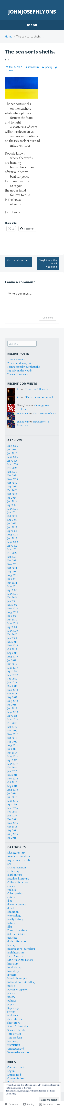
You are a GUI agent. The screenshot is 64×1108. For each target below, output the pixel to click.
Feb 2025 (12, 490)
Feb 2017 (12, 767)
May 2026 (12, 457)
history (11, 945)
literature (13, 963)
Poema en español (17, 989)
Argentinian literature (20, 860)
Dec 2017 (12, 730)
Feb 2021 (12, 597)
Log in (11, 1071)
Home (8, 36)
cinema (11, 886)
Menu (32, 25)
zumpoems (23, 413)
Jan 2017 (12, 771)
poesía (11, 993)
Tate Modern (14, 1037)
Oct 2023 (12, 516)
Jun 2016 (12, 797)
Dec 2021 (12, 560)
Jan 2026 (12, 472)
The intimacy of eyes (44, 413)
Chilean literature (17, 882)
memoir (11, 974)
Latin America (15, 956)
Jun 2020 (12, 619)
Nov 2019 (12, 645)
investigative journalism (21, 948)
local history (14, 967)
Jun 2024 (12, 501)
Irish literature (15, 952)
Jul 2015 (11, 837)
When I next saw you (19, 363)
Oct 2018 (12, 693)
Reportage (13, 1008)
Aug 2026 (12, 446)
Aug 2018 (12, 701)
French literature (17, 930)
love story (13, 971)
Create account (15, 1067)
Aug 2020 (12, 612)
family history (15, 919)
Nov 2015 (12, 823)
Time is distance (16, 359)
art (9, 863)
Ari (19, 389)
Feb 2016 (12, 812)
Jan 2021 (12, 601)
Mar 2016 (12, 808)
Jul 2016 (11, 793)
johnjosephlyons (32, 11)
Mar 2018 (12, 719)
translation (13, 1045)
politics (11, 1000)
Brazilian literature (18, 878)
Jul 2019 (11, 660)
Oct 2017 (12, 738)
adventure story (16, 852)
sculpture (12, 1015)
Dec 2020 (12, 605)
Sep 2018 (12, 697)
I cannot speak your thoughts (24, 367)
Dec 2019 (12, 642)
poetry (48, 67)
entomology (14, 915)
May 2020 (12, 623)
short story (13, 1022)
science (11, 1011)
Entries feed (14, 1074)
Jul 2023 (11, 523)
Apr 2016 (12, 804)
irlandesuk (33, 67)
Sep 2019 (12, 653)
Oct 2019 (12, 649)
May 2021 (12, 586)
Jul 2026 (11, 449)
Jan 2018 (12, 727)
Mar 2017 (12, 764)
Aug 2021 (12, 575)
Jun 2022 (12, 538)
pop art (11, 1004)
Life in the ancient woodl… (40, 397)
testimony (13, 1041)
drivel (10, 908)
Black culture (14, 875)
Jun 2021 (12, 582)
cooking (12, 889)
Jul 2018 (11, 704)
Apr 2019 (12, 671)
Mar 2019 (12, 675)
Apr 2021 (12, 590)
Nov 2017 (12, 734)
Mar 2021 (12, 594)
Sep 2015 (12, 830)
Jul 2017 (11, 749)
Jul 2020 (11, 616)
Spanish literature (17, 1030)
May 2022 (12, 542)
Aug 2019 (12, 656)
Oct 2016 (12, 782)
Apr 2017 (12, 760)
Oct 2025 (12, 483)
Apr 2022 (12, 545)
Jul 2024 (11, 497)
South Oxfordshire (17, 1026)
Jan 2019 (12, 682)
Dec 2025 (12, 475)
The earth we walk (17, 374)
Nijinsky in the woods (19, 370)
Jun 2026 (12, 453)
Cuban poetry (15, 893)
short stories (14, 1019)
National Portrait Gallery (21, 982)
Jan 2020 (12, 638)
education (13, 912)
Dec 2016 (12, 775)
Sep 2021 (12, 571)
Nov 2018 (12, 690)
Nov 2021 (12, 564)
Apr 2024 (12, 505)
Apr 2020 (12, 627)
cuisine (11, 897)
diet (9, 900)
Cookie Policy (11, 1094)
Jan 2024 (12, 512)
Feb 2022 (12, 553)
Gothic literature (17, 941)
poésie (11, 985)
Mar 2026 (12, 464)
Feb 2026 (12, 468)
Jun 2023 (12, 527)
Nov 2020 (12, 608)
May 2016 (12, 801)
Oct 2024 (12, 494)
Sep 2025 (12, 486)
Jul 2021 (11, 579)
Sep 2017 (12, 741)
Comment (48, 317)
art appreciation (16, 867)
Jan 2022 (12, 557)
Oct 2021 (12, 568)
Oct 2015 (12, 826)
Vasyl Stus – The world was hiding (48, 263)
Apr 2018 (12, 716)
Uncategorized (15, 1048)
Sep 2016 (12, 786)
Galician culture (16, 934)
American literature (18, 856)
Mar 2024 (12, 508)
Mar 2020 (12, 631)
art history (13, 871)
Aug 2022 (12, 534)
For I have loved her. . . (18, 262)
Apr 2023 (12, 531)
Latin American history (20, 960)
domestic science (16, 904)
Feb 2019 (12, 679)
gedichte (12, 937)
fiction (11, 923)
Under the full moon (36, 389)
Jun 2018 (12, 708)
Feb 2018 (12, 723)
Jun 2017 (12, 752)
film (9, 926)
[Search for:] (22, 343)
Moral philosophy (17, 978)
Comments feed (15, 1078)
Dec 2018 (12, 686)
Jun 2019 (12, 664)
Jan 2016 (12, 815)
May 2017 (12, 756)
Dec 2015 (12, 819)
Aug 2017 (12, 745)
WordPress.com (16, 1082)
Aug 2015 (12, 834)
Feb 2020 (12, 634)
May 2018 (12, 712)
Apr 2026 (12, 460)
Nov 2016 (12, 778)
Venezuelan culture (18, 1052)
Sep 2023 (12, 520)
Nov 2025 (12, 479)
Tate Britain (14, 1034)
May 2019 (12, 667)
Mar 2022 (12, 549)
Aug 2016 (12, 789)
